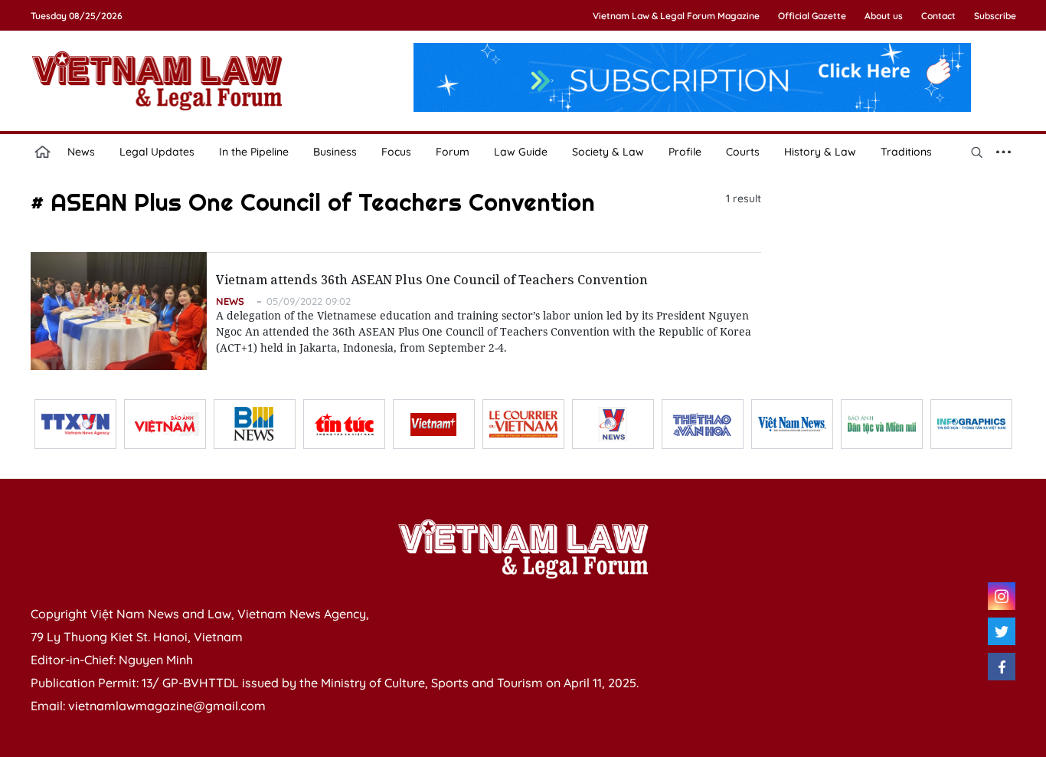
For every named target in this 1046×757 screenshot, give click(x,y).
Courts (743, 152)
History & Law (820, 152)
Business (335, 152)
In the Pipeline (254, 152)
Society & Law (608, 152)
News (81, 152)
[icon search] (977, 151)
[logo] (523, 548)
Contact (938, 15)
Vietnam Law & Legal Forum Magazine (676, 15)
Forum (452, 152)
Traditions (906, 152)
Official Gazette (812, 15)
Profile (684, 152)
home (43, 151)
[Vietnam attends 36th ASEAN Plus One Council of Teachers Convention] (119, 311)
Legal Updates (156, 152)
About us (884, 15)
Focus (396, 152)
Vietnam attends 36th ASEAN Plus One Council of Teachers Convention (432, 279)
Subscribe (995, 15)
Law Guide (521, 152)
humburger (1004, 151)
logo (157, 80)
